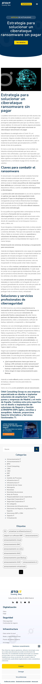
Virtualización (12, 518)
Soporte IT (10, 516)
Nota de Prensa (12, 494)
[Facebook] (17, 602)
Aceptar (21, 666)
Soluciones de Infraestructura (17, 506)
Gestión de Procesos (14, 478)
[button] (39, 646)
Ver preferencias (21, 677)
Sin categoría (11, 504)
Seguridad (8, 617)
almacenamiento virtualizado (15, 566)
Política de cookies (9, 681)
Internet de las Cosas (14, 485)
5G (5, 531)
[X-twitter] (21, 602)
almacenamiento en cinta (13, 549)
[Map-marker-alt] (29, 602)
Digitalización (9, 607)
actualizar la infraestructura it (20, 531)
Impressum (35, 681)
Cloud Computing (13, 466)
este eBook (13, 379)
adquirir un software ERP (13, 536)
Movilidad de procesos (15, 492)
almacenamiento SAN (12, 562)
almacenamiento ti (30, 562)
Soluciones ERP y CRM (15, 513)
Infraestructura (10, 629)
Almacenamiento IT (14, 459)
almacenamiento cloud (12, 540)
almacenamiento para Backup (15, 558)
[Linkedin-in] (13, 602)
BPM (8, 464)
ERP (8, 473)
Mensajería (11, 487)
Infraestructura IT (13, 480)
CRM (8, 469)
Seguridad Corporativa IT (16, 499)
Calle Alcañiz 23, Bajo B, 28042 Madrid (21, 598)
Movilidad (10, 490)
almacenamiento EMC (12, 544)
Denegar (21, 672)
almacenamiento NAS (12, 553)
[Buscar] (36, 449)
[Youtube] (25, 602)
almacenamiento (31, 536)
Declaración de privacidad (23, 681)
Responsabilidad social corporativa (19, 497)
